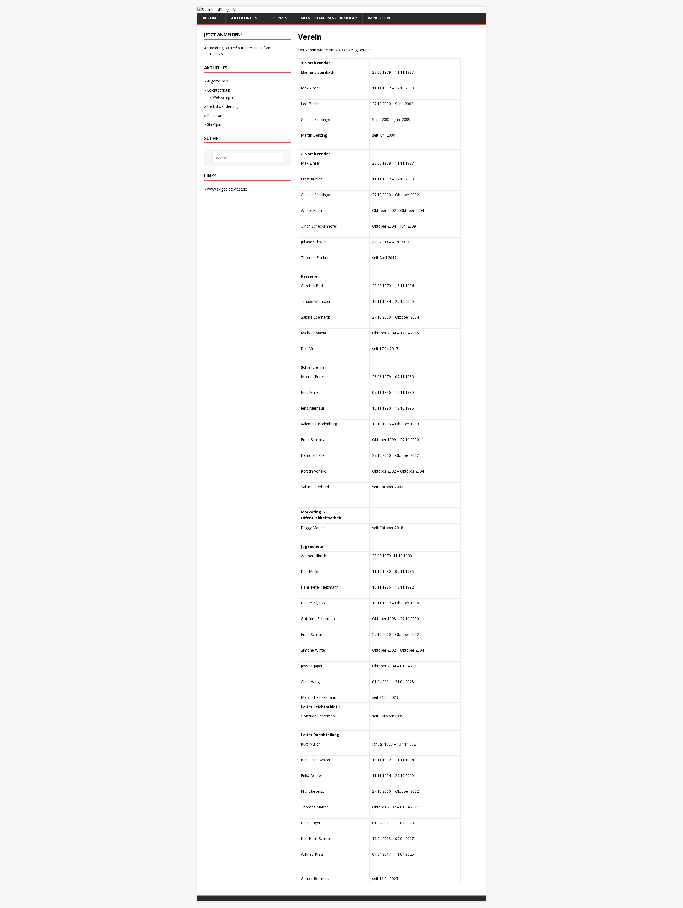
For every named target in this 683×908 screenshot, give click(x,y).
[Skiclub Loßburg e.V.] (216, 9)
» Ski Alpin (212, 124)
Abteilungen (244, 18)
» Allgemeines (216, 81)
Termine (281, 18)
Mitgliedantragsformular (328, 18)
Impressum (379, 18)
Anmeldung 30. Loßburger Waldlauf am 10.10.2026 (238, 50)
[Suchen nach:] (247, 157)
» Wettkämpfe (221, 97)
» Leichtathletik (217, 90)
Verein (209, 18)
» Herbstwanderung (221, 106)
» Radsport (213, 115)
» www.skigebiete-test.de (225, 189)
